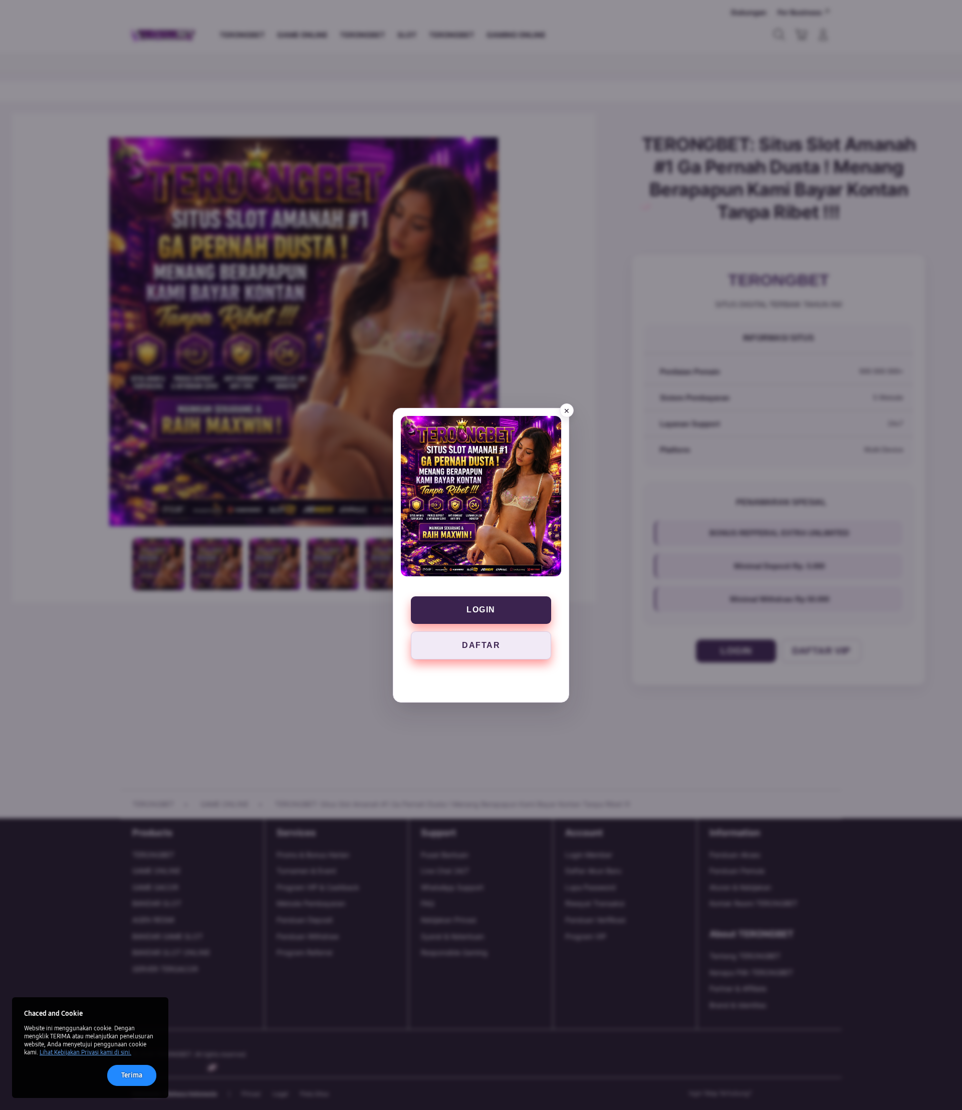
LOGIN (481, 609)
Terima (131, 1075)
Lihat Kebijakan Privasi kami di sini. (85, 1052)
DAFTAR (481, 644)
